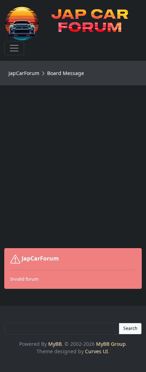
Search (130, 328)
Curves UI (96, 351)
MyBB (55, 343)
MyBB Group (111, 343)
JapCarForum (24, 73)
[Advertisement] (73, 167)
